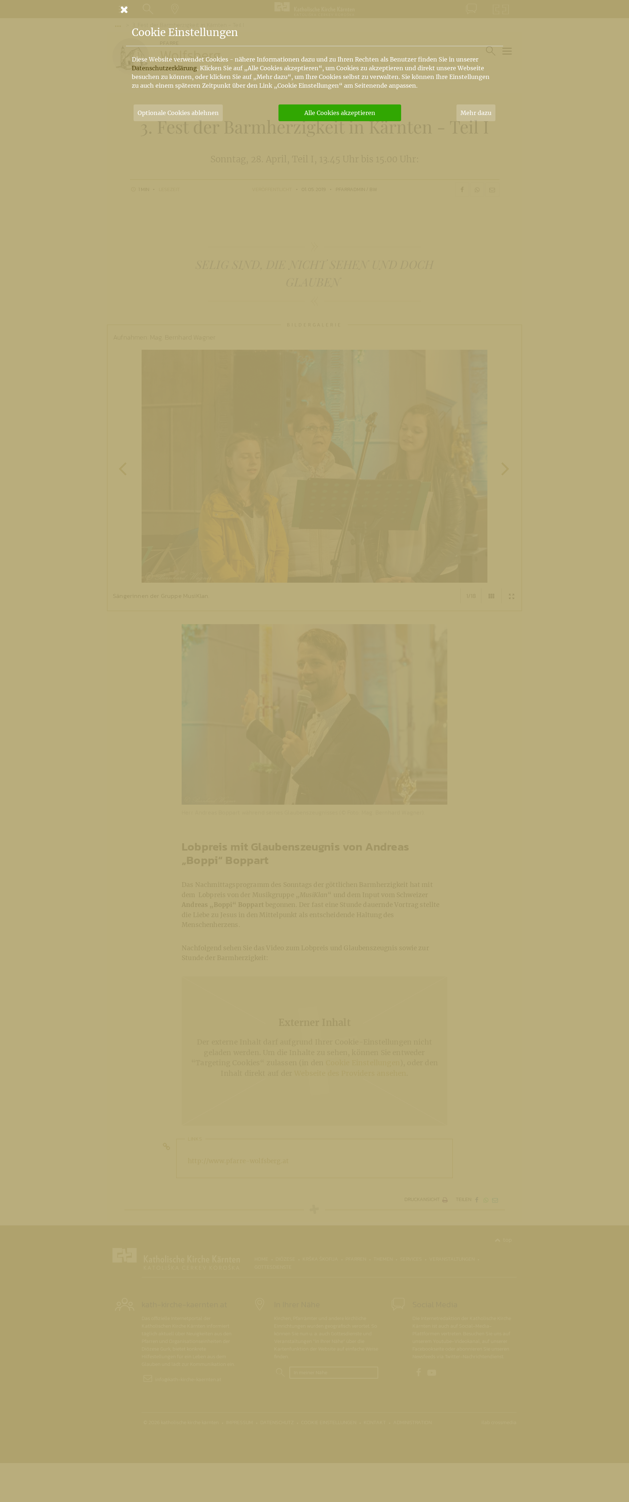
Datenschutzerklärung (164, 68)
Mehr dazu (475, 112)
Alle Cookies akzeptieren (339, 112)
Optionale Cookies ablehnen (178, 112)
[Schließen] (314, 9)
